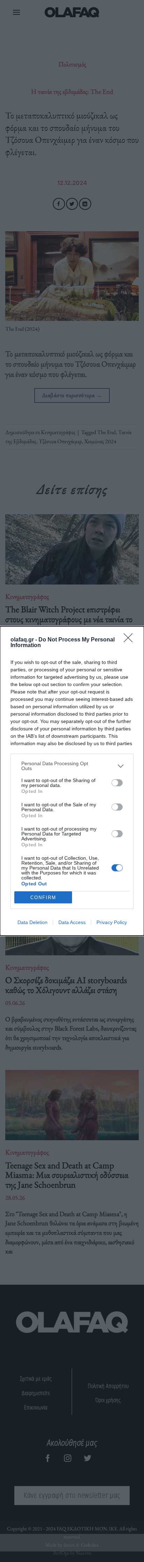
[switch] (117, 782)
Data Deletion (32, 922)
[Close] (130, 640)
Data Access (72, 922)
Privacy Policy (111, 922)
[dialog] (72, 781)
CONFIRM (43, 897)
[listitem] (72, 766)
